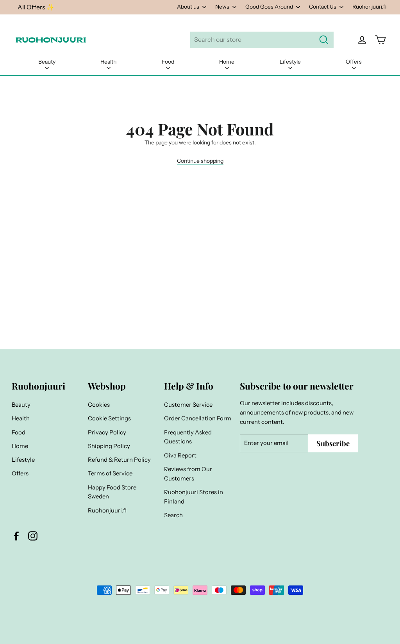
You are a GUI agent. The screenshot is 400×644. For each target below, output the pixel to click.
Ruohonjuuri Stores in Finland (193, 497)
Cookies (99, 404)
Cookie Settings (109, 418)
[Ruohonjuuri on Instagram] (33, 535)
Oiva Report (180, 455)
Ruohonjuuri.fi (369, 6)
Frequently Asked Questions (188, 437)
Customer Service (188, 404)
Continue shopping (200, 160)
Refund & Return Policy (119, 459)
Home (226, 61)
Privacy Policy (107, 432)
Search (173, 515)
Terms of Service (110, 473)
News (222, 6)
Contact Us (323, 6)
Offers (354, 61)
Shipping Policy (109, 446)
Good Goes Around (269, 6)
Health (108, 61)
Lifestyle (290, 61)
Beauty (46, 61)
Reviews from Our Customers (188, 474)
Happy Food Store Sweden (112, 492)
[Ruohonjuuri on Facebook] (16, 535)
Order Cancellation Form (197, 418)
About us (188, 6)
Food (168, 61)
